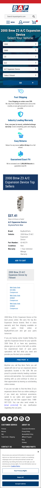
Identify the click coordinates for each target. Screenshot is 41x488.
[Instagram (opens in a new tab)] (21, 418)
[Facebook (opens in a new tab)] (3, 418)
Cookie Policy (15, 466)
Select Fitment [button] (9, 75)
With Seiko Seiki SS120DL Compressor (15, 290)
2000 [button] (6, 44)
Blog (23, 440)
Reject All (20, 477)
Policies (3, 429)
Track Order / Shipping (8, 437)
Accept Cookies (20, 484)
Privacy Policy (26, 431)
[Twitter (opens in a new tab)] (9, 418)
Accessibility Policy (27, 434)
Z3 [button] (5, 57)
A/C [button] (5, 63)
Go (20, 83)
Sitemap (24, 442)
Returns (3, 431)
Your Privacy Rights (20, 471)
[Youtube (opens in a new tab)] (15, 418)
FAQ (2, 434)
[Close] (38, 451)
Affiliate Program (27, 437)
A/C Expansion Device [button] (12, 69)
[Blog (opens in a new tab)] (27, 418)
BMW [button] (6, 50)
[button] (10, 22)
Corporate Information (28, 429)
